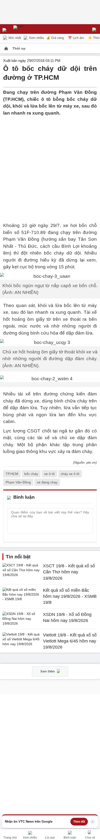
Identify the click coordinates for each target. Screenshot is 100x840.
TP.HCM (12, 474)
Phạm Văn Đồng (18, 482)
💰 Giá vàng (55, 38)
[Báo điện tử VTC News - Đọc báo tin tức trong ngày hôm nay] (29, 29)
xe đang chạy (47, 482)
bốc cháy (31, 474)
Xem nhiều (36, 38)
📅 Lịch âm (76, 38)
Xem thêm (48, 671)
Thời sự (18, 48)
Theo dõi (79, 821)
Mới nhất (14, 38)
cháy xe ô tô (70, 474)
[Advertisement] (50, 166)
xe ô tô (49, 474)
